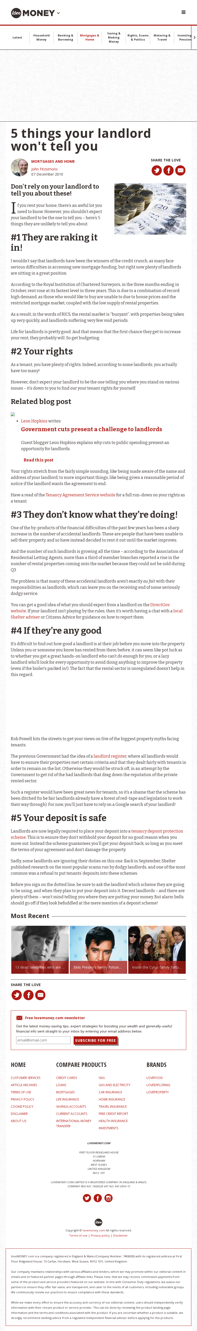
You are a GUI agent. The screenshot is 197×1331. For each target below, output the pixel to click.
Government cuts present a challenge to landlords (91, 429)
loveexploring (158, 1085)
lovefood (154, 1078)
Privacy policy (100, 1235)
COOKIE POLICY (22, 1106)
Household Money (41, 37)
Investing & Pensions (186, 37)
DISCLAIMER (19, 1114)
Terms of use (78, 1235)
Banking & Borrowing (65, 37)
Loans (61, 1085)
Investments (108, 1128)
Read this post (38, 460)
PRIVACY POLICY (22, 1099)
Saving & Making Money (114, 37)
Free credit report (113, 1114)
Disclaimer (120, 1235)
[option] (40, 949)
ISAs (102, 1078)
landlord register (110, 756)
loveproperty (157, 1092)
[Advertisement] (98, 86)
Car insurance (110, 1092)
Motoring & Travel (162, 37)
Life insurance (67, 1099)
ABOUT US (18, 1121)
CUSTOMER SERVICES (25, 1078)
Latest (17, 37)
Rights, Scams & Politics (138, 37)
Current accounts (71, 1114)
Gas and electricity (114, 1085)
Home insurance (112, 1099)
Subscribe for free (95, 1040)
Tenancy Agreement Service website (80, 495)
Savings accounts (71, 1106)
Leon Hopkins (34, 421)
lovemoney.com (94, 1230)
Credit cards (66, 1078)
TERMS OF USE (21, 1092)
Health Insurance (113, 1121)
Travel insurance (113, 1106)
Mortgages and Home (53, 161)
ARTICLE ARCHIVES (24, 1085)
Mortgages (65, 1092)
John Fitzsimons (44, 169)
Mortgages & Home (89, 37)
